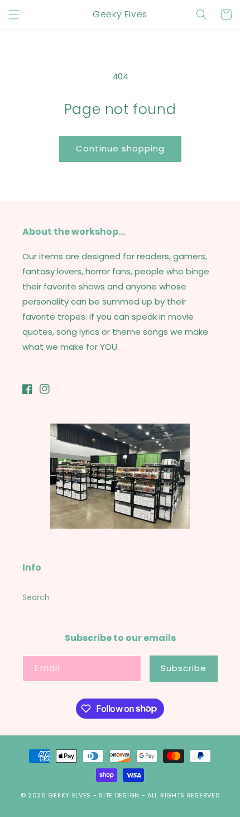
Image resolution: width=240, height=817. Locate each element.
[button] (14, 14)
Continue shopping (120, 148)
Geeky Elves (69, 795)
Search (36, 597)
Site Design (119, 795)
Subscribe (184, 668)
